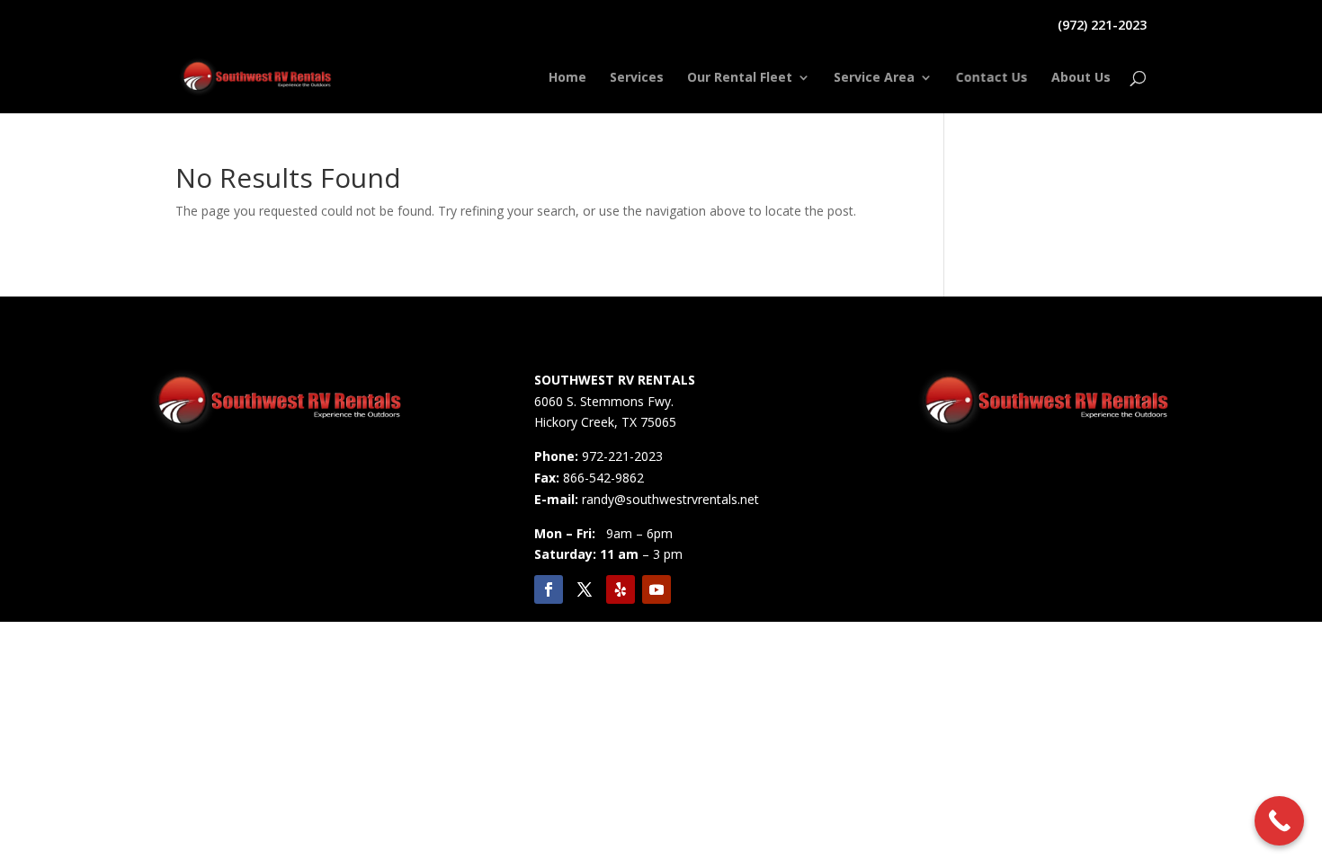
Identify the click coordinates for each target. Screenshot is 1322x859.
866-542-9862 (603, 477)
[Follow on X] (584, 589)
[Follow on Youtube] (656, 589)
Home (567, 78)
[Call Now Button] (1279, 821)
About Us (1081, 78)
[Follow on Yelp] (620, 589)
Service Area (874, 78)
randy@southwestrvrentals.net (670, 499)
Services (637, 78)
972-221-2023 (622, 456)
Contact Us (992, 78)
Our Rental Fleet (739, 78)
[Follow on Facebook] (548, 589)
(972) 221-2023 (1102, 26)
